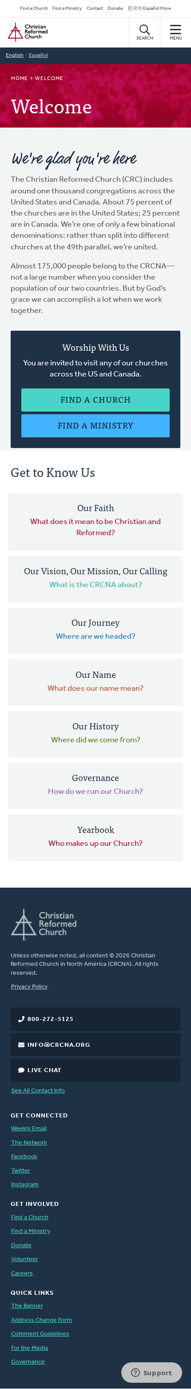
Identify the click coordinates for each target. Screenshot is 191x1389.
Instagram (25, 1184)
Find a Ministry (67, 8)
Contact (95, 8)
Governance (28, 1362)
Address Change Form (41, 1320)
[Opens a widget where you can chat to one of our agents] (151, 1373)
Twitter (20, 1171)
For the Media (29, 1348)
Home (19, 78)
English (15, 55)
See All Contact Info (38, 1091)
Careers (22, 1273)
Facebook (24, 1156)
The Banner (27, 1306)
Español (38, 55)
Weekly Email (29, 1128)
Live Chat (45, 1070)
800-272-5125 (51, 1019)
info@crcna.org (59, 1045)
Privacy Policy (29, 987)
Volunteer (24, 1259)
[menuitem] (95, 522)
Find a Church (34, 8)
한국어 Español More (149, 8)
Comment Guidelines (40, 1334)
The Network (29, 1143)
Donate (115, 8)
